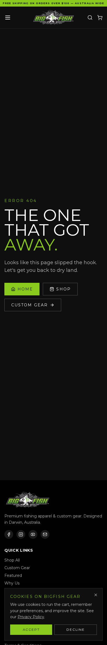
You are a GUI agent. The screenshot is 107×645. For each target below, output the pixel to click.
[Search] (90, 17)
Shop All (12, 560)
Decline (75, 629)
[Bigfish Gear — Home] (53, 17)
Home (25, 289)
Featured (13, 575)
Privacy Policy (31, 616)
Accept (31, 629)
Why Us (11, 583)
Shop (63, 289)
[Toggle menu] (7, 17)
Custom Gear (29, 305)
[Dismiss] (96, 595)
